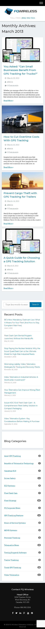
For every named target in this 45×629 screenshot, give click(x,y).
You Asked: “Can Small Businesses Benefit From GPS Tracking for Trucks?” (20, 70)
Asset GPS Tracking (22, 456)
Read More (8, 101)
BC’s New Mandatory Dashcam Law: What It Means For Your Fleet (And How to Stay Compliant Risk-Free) (22, 323)
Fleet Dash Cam (22, 493)
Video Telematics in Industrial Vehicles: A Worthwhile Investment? (21, 378)
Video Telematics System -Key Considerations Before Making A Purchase (21, 420)
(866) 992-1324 (28, 18)
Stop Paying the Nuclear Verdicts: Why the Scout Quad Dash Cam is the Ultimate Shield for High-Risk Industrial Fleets (22, 351)
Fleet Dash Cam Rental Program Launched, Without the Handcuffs (18, 337)
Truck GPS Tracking (22, 567)
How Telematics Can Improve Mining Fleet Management (22, 391)
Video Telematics (22, 575)
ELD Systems (22, 486)
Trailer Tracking (22, 560)
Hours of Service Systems (22, 523)
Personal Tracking (22, 538)
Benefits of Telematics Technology (22, 463)
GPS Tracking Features (22, 515)
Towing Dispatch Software (22, 553)
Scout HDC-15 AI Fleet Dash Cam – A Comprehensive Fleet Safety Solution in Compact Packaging (20, 406)
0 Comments (12, 85)
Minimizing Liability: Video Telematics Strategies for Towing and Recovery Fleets (22, 365)
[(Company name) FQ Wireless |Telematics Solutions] (23, 11)
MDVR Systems (22, 530)
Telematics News (22, 545)
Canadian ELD (22, 471)
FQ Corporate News (22, 508)
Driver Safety (22, 478)
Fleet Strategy (22, 501)
